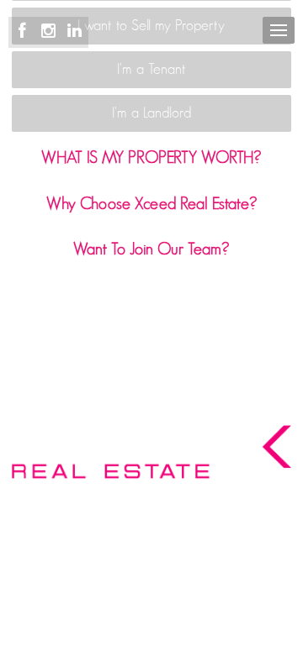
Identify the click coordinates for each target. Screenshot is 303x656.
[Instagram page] (51, 31)
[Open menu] (279, 30)
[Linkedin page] (74, 31)
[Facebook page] (25, 31)
